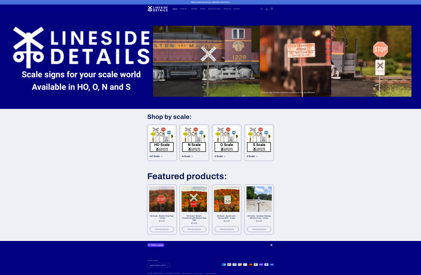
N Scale (186, 156)
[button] (184, 8)
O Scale (218, 156)
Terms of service (210, 273)
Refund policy (187, 273)
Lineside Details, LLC (159, 273)
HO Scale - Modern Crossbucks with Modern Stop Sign (194, 218)
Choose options (162, 229)
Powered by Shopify (173, 273)
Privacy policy (198, 273)
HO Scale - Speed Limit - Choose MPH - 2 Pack (226, 217)
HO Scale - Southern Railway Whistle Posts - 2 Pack (259, 217)
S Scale (251, 156)
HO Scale (155, 156)
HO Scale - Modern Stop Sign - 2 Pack (162, 217)
